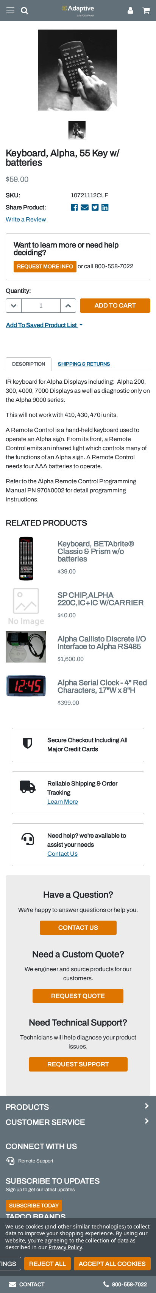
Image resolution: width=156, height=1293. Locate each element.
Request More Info (45, 266)
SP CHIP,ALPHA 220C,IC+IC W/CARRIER (101, 599)
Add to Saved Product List (42, 325)
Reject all (47, 1264)
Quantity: (18, 291)
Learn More (62, 801)
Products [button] (27, 1107)
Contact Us (62, 853)
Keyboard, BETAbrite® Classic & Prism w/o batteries (96, 551)
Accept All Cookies (112, 1264)
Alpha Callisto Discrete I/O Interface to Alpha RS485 (102, 642)
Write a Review (26, 219)
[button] (21, 12)
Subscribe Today (34, 1205)
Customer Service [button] (45, 1122)
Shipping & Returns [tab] (84, 364)
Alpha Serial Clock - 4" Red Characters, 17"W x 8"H (102, 686)
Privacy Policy (64, 1247)
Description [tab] (28, 364)
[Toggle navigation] (10, 10)
